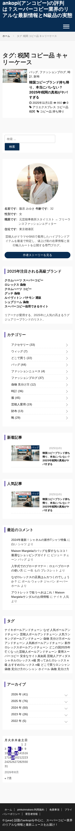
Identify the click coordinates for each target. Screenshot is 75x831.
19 (13, 757)
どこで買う (21, 358)
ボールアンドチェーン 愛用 (46, 651)
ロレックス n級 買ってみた (34, 660)
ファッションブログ (53, 72)
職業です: (11, 219)
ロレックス (12, 647)
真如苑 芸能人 (47, 656)
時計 (17, 391)
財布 (37, 76)
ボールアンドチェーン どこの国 (40, 647)
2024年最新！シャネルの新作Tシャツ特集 (38, 539)
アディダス (63, 656)
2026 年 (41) (19, 694)
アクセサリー (23, 344)
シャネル (10, 660)
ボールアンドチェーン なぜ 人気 (34, 630)
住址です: (11, 229)
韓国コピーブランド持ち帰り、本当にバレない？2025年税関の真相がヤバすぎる (56, 458)
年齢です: (42, 208)
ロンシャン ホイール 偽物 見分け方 (46, 669)
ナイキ (9, 630)
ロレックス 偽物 (15, 284)
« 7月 (8, 778)
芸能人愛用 (21, 404)
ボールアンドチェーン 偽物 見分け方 (37, 638)
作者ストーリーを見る (37, 255)
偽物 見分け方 (23, 384)
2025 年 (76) (19, 701)
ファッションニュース (28, 371)
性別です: (11, 214)
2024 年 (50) (19, 707)
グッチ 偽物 (12, 293)
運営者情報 (31, 814)
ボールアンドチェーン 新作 (52, 643)
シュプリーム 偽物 (17, 302)
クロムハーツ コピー (18, 289)
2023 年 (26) (19, 714)
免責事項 (54, 809)
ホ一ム (8, 809)
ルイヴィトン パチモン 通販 (23, 297)
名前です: (11, 208)
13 (16, 753)
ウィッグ (19, 351)
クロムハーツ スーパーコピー (24, 280)
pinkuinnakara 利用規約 (30, 809)
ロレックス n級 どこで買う (37, 664)
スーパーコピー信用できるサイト (26, 306)
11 (9, 753)
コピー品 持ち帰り (52, 111)
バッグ (33, 72)
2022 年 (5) (18, 720)
